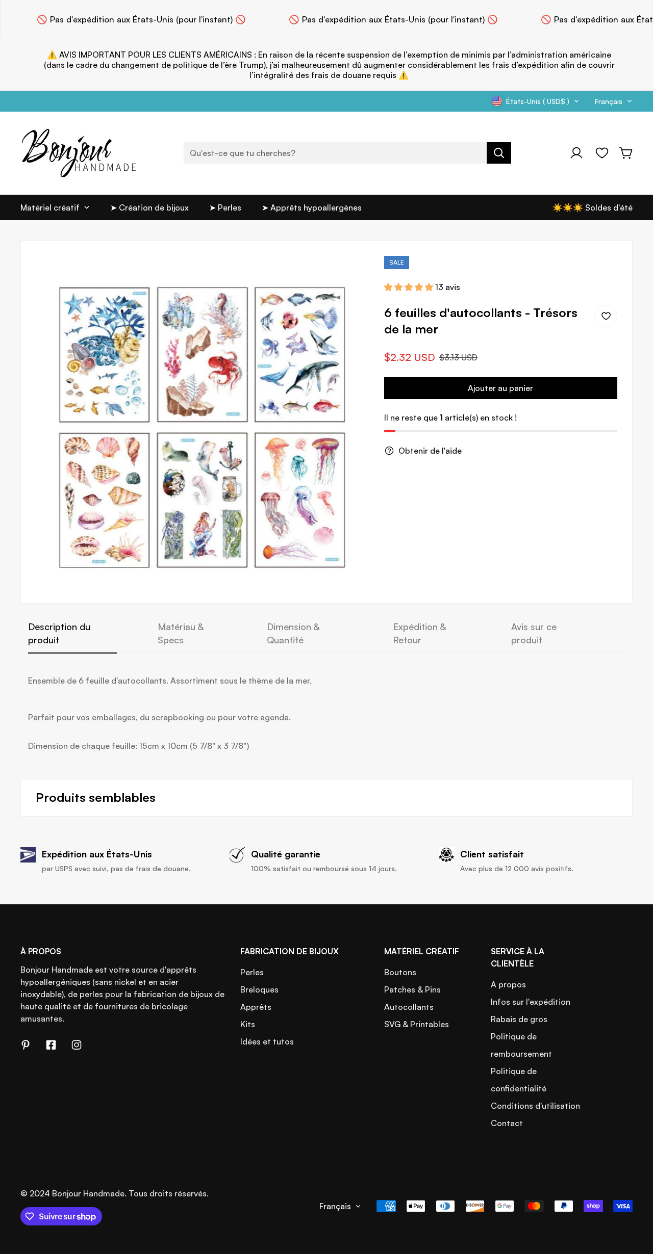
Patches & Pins (412, 989)
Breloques (259, 989)
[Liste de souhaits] (602, 153)
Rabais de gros (519, 1019)
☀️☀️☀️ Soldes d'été (592, 207)
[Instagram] (76, 1045)
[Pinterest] (25, 1045)
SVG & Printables (416, 1024)
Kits (247, 1024)
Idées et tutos (267, 1041)
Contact (507, 1123)
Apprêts (255, 1007)
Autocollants (409, 1007)
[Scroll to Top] (633, 1198)
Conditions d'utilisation (535, 1106)
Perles (252, 972)
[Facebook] (51, 1045)
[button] (626, 153)
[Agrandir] (347, 277)
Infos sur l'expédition (530, 1002)
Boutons (400, 972)
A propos (508, 984)
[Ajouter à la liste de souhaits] (606, 316)
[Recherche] (499, 153)
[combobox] (347, 153)
